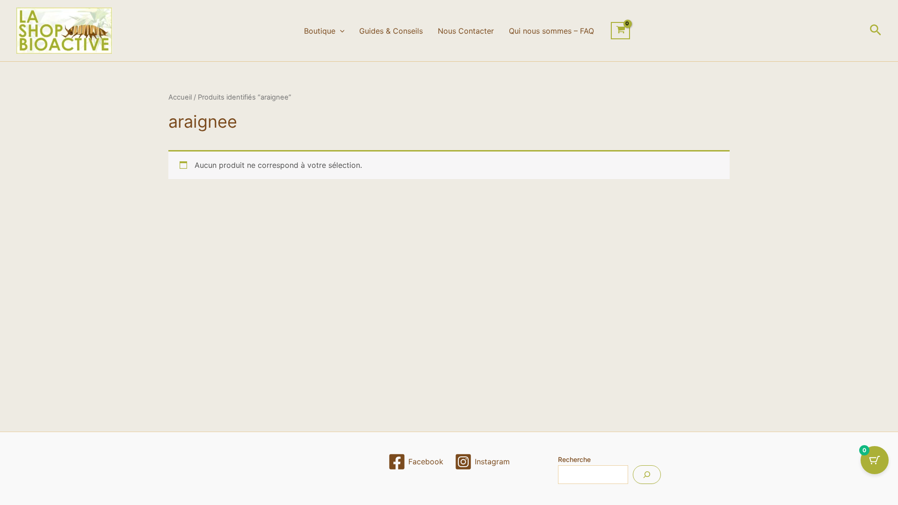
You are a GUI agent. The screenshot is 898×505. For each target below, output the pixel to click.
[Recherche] (647, 474)
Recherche (574, 459)
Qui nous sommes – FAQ (551, 31)
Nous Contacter (466, 31)
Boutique (319, 31)
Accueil (180, 97)
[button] (340, 31)
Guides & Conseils (391, 31)
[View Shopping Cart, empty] (620, 31)
